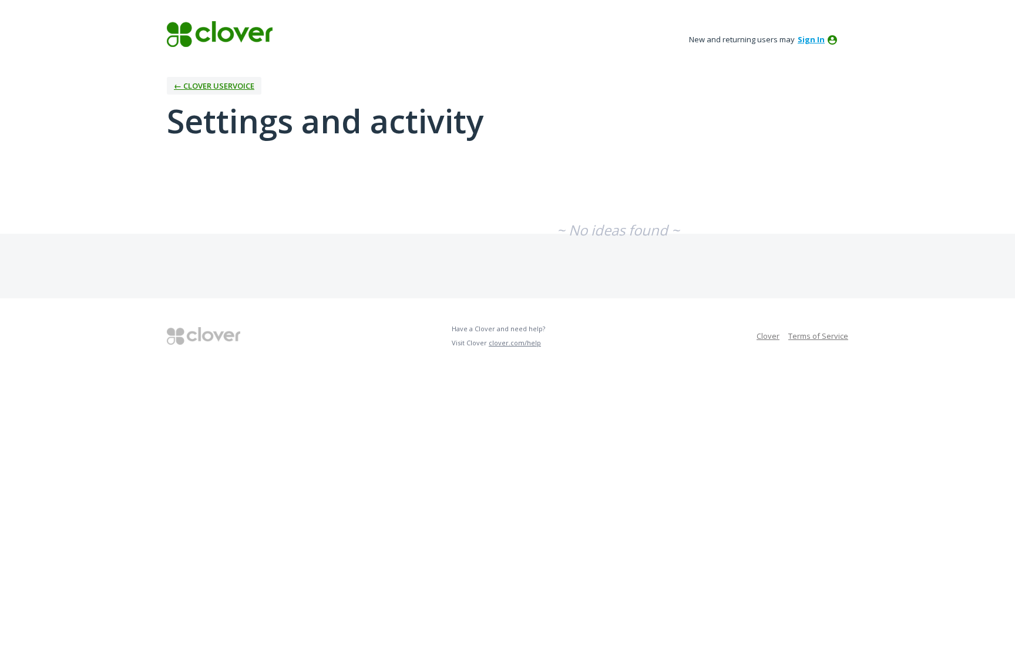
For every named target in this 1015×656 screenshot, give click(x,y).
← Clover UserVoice (214, 85)
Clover (768, 336)
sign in (811, 39)
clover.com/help (515, 342)
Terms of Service (818, 336)
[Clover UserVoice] (220, 34)
